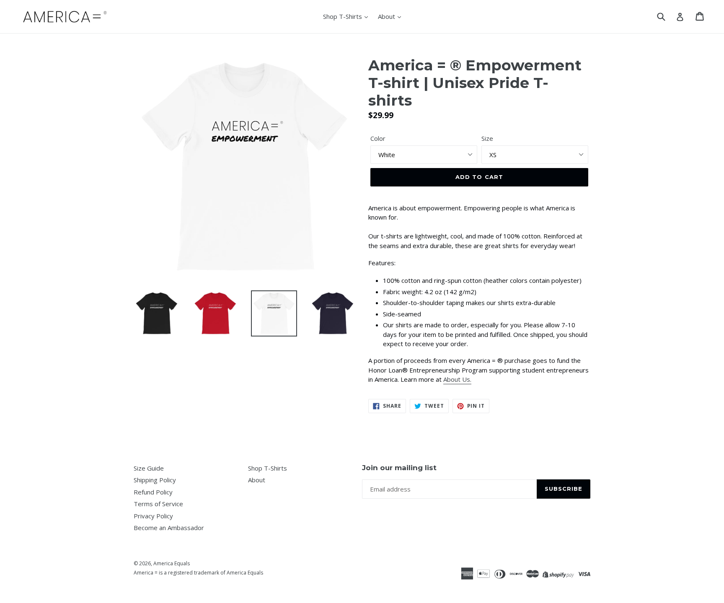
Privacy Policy (153, 516)
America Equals (171, 563)
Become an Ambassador (169, 527)
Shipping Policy (155, 480)
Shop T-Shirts (343, 16)
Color (377, 138)
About (387, 16)
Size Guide (149, 468)
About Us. (457, 379)
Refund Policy (153, 492)
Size (487, 138)
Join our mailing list (399, 467)
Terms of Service (158, 503)
